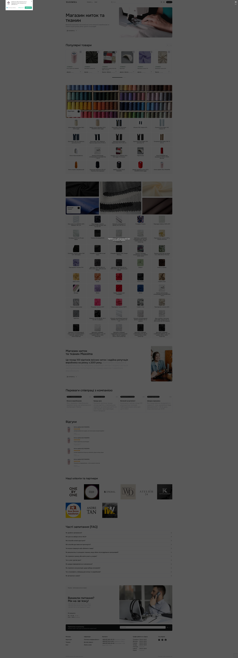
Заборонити (21, 7)
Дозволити (28, 7)
